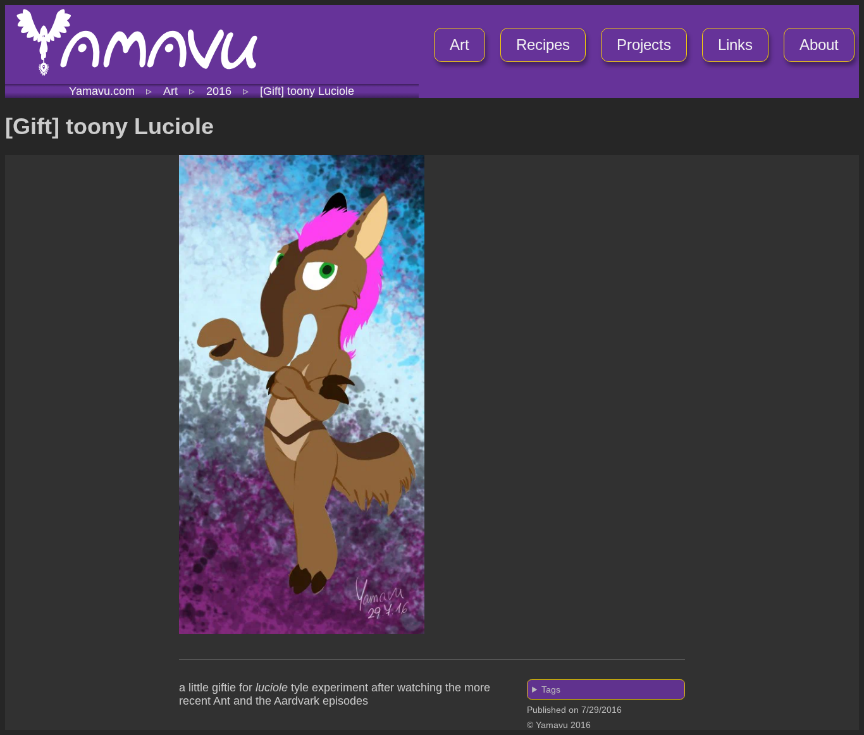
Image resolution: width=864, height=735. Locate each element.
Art (459, 44)
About (819, 44)
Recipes (543, 44)
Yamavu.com (102, 91)
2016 (218, 91)
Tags (550, 689)
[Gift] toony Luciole (307, 91)
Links (735, 44)
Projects (644, 44)
